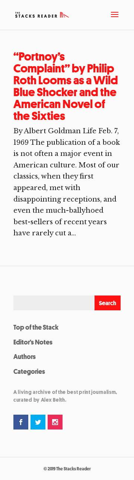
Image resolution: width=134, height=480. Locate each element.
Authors (24, 356)
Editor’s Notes (32, 341)
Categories (29, 371)
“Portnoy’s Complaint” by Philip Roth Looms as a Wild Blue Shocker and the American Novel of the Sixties (65, 86)
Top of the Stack (35, 327)
